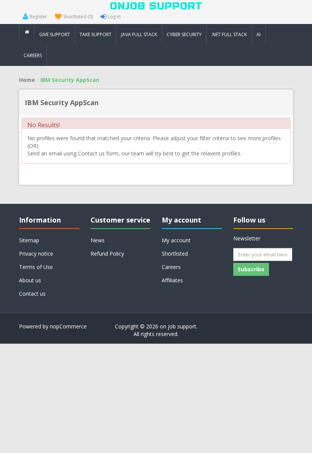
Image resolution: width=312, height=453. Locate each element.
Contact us (32, 293)
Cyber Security (184, 34)
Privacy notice (36, 253)
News (98, 240)
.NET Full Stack (229, 34)
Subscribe (251, 269)
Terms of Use (36, 267)
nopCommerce (68, 326)
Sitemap (29, 240)
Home (27, 79)
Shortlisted (175, 253)
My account (176, 240)
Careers (171, 267)
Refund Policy (107, 253)
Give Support (54, 34)
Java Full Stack (139, 34)
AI (258, 34)
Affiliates (172, 280)
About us (30, 280)
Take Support (95, 34)
